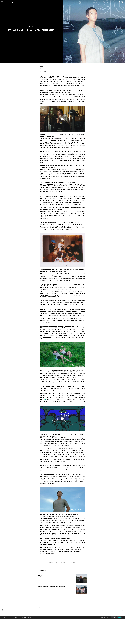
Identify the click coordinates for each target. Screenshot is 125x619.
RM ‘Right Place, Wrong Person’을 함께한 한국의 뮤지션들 (51, 586)
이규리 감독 (44, 399)
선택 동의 (113, 617)
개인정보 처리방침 (35, 607)
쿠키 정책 (40, 607)
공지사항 (44, 607)
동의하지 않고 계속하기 (105, 617)
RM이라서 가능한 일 (42, 575)
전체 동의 (119, 617)
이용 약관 (29, 607)
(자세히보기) (32, 617)
